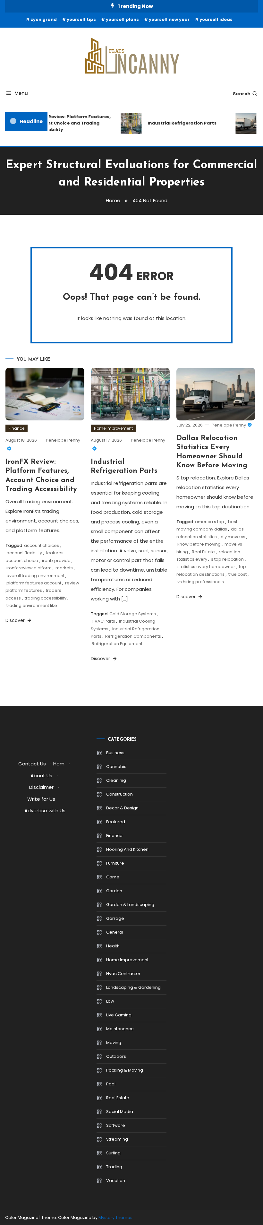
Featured (115, 822)
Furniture (115, 863)
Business (115, 753)
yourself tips (81, 19)
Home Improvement (113, 428)
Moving (113, 1043)
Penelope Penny (229, 425)
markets (64, 568)
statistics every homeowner (206, 567)
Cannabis (116, 766)
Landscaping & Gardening (133, 987)
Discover (15, 620)
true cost (237, 574)
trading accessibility (45, 598)
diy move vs (233, 537)
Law (110, 1001)
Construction (119, 794)
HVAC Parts (103, 621)
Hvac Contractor (123, 974)
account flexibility (24, 553)
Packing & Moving (124, 1070)
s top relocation (227, 559)
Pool (110, 1084)
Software (115, 1125)
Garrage (115, 918)
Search (241, 94)
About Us (41, 775)
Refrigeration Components (133, 636)
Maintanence (120, 1029)
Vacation (115, 1181)
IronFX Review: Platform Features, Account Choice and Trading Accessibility (67, 123)
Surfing (113, 1153)
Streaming (117, 1139)
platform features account (33, 583)
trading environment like (31, 605)
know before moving (199, 544)
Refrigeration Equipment (117, 644)
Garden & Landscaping (130, 904)
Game (112, 877)
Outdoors (116, 1056)
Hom (58, 763)
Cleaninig (116, 780)
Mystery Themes (115, 1217)
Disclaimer (41, 787)
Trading (114, 1167)
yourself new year (169, 19)
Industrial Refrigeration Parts (177, 123)
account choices (41, 545)
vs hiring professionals (200, 582)
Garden (114, 891)
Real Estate (203, 552)
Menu (21, 93)
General (114, 932)
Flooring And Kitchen (127, 849)
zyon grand (43, 19)
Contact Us (32, 763)
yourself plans (122, 19)
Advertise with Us (44, 810)
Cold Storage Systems (132, 614)
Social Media (119, 1112)
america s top (209, 522)
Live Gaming (119, 1015)
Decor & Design (122, 808)
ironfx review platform (29, 568)
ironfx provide (56, 560)
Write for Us (41, 799)
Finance (16, 428)
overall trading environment (35, 576)
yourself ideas (216, 19)
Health (113, 946)
